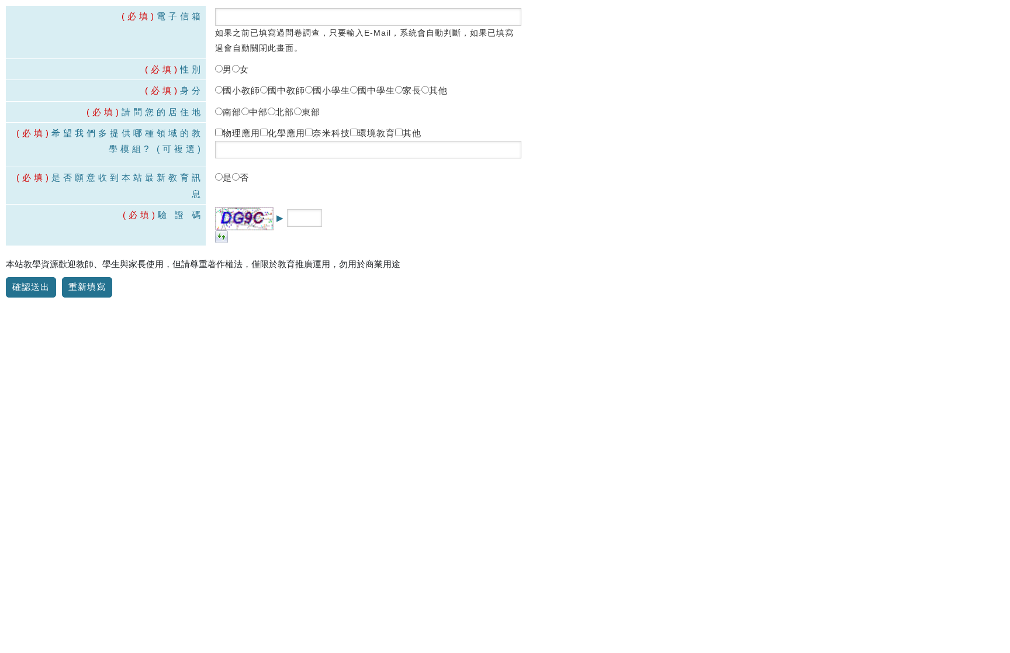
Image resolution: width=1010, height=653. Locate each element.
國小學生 (331, 90)
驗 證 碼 (163, 215)
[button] (221, 236)
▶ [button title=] (280, 218)
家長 (412, 90)
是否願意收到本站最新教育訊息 (109, 185)
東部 (311, 112)
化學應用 (286, 133)
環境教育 (376, 133)
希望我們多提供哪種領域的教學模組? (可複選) (109, 141)
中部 (258, 112)
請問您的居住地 (145, 112)
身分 (174, 90)
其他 (438, 90)
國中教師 (286, 90)
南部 (232, 112)
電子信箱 (162, 16)
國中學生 (376, 90)
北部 (284, 112)
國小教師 (241, 90)
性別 (174, 69)
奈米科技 (331, 133)
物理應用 (241, 133)
